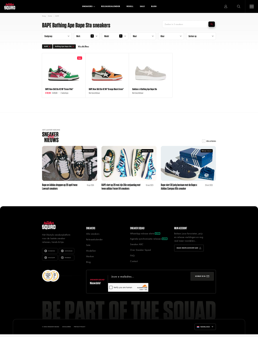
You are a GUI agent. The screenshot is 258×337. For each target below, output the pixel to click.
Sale (142, 6)
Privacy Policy (79, 327)
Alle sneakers (92, 233)
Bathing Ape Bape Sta (63, 46)
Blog (154, 6)
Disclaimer (66, 327)
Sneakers (87, 6)
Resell (130, 6)
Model (106, 36)
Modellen (91, 250)
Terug (44, 16)
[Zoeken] (211, 24)
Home (50, 16)
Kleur (162, 36)
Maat (135, 36)
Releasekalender (110, 6)
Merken (90, 256)
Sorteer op (192, 36)
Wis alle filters (83, 46)
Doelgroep (48, 36)
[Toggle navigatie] (251, 6)
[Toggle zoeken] (238, 6)
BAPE (57, 16)
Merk (78, 36)
